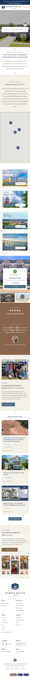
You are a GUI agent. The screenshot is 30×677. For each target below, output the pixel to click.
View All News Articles (15, 519)
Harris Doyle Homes (8, 447)
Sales (21, 674)
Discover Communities (9, 183)
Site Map (8, 668)
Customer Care (19, 618)
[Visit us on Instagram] (9, 644)
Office (27, 674)
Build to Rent (15, 444)
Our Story (4, 618)
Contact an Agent (9, 549)
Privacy (16, 668)
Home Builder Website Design (11, 665)
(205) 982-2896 (6, 652)
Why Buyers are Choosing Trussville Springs (13, 473)
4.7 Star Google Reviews (15, 313)
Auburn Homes (7, 444)
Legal (12, 668)
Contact (17, 625)
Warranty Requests (20, 620)
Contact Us (14, 674)
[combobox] (15, 29)
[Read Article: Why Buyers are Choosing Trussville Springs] (15, 462)
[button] (10, 123)
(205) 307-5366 (20, 652)
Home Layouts (7, 508)
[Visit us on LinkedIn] (6, 644)
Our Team (4, 620)
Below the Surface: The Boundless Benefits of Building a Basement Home (14, 504)
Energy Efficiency (20, 610)
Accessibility (22, 668)
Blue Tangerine (22, 665)
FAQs (17, 622)
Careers (3, 629)
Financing (4, 605)
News (3, 625)
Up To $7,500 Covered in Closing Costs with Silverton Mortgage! (15, 2)
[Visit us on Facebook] (3, 644)
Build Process (19, 608)
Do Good (4, 627)
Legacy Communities (6, 632)
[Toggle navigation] (27, 7)
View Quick (20, 183)
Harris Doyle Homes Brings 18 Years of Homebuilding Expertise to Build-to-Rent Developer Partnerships (14, 439)
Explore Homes (15, 286)
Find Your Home (5, 603)
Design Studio (19, 603)
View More (7, 404)
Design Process (19, 605)
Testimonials (4, 622)
